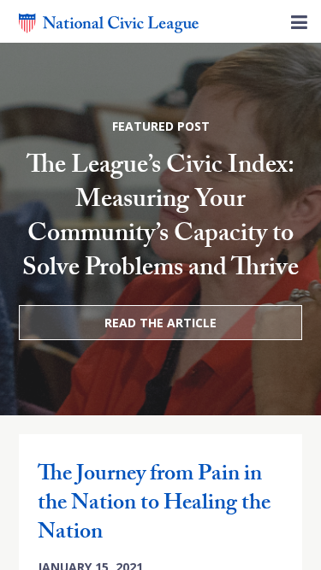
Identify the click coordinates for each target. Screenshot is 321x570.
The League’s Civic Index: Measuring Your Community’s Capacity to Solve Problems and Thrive (160, 219)
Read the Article (160, 322)
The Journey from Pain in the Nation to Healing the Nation (154, 505)
